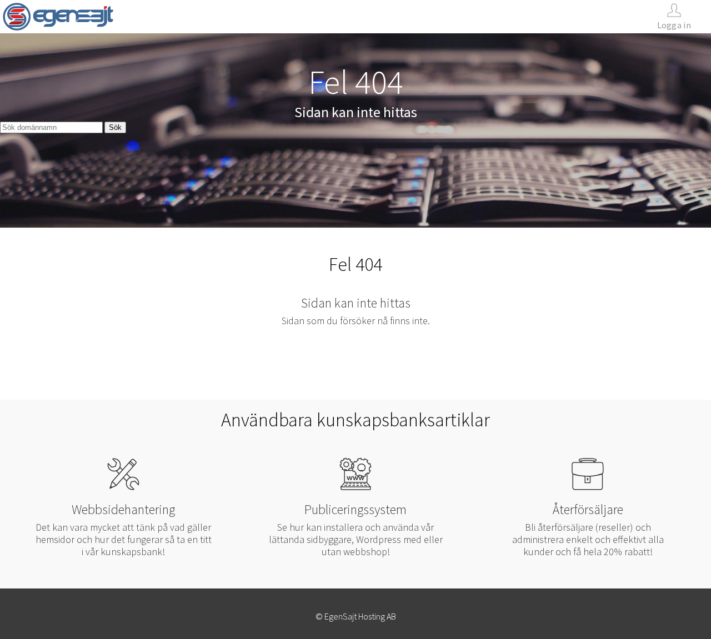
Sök (115, 127)
